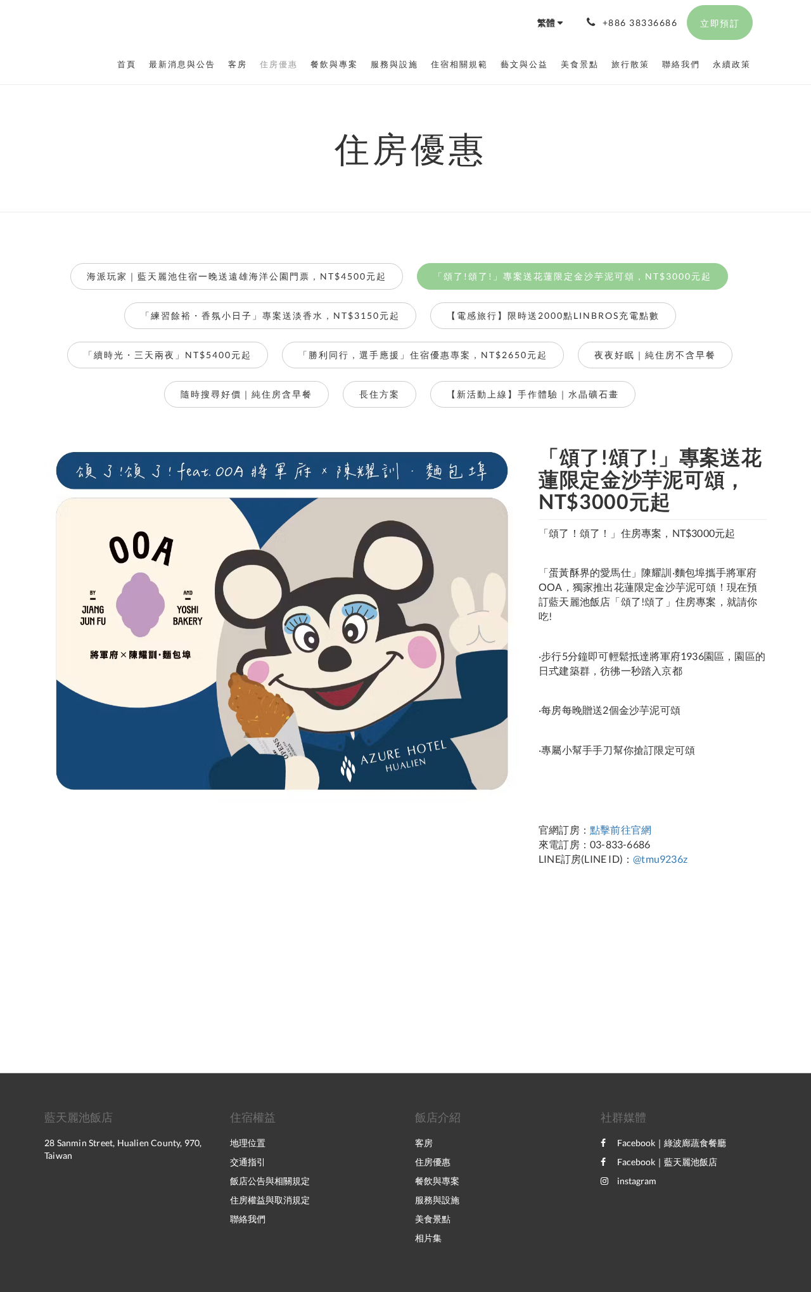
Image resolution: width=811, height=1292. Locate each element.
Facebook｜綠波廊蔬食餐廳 (671, 1142)
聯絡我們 (247, 1218)
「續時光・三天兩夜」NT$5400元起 (168, 354)
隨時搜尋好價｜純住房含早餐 (246, 394)
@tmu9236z (660, 859)
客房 (424, 1142)
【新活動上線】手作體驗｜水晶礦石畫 (533, 394)
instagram (636, 1180)
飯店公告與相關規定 (270, 1180)
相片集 (428, 1237)
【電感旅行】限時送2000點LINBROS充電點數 (553, 315)
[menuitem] (130, 64)
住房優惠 (432, 1161)
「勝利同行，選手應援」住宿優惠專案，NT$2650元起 (422, 354)
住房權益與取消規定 (270, 1199)
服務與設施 (437, 1199)
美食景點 (432, 1218)
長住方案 (379, 394)
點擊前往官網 (620, 830)
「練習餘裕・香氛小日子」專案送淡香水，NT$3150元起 (270, 315)
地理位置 (247, 1142)
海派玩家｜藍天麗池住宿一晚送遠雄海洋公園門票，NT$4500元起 (236, 276)
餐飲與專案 (437, 1180)
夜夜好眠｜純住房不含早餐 (655, 354)
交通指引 (247, 1161)
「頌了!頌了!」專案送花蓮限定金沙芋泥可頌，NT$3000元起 (572, 276)
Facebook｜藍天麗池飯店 (667, 1161)
